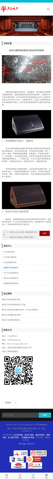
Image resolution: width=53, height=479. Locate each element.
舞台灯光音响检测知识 (11, 320)
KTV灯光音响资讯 (11, 273)
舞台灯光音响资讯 (11, 278)
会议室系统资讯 (10, 262)
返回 (44, 233)
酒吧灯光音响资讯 (11, 268)
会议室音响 (18, 435)
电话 (20, 478)
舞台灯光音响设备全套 (11, 299)
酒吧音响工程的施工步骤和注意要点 (21, 237)
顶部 (46, 478)
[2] (26, 26)
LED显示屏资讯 (10, 257)
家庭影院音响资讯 (11, 283)
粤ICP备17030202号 (26, 444)
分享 (6, 478)
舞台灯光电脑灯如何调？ (12, 315)
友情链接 (8, 402)
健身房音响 (40, 435)
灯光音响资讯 (9, 252)
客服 (33, 478)
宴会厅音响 (29, 435)
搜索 (45, 415)
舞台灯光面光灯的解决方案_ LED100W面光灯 (20, 310)
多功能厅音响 (13, 437)
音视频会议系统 (28, 437)
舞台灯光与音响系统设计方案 (13, 305)
